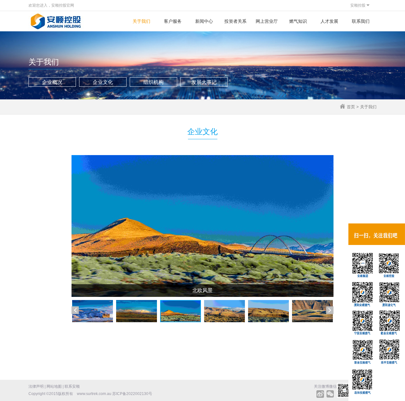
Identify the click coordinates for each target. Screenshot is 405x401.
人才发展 (329, 21)
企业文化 (103, 82)
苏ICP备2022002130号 (132, 394)
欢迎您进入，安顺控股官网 (51, 5)
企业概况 (52, 82)
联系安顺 (72, 386)
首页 (351, 106)
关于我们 (141, 21)
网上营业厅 (267, 21)
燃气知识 (298, 21)
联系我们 (361, 21)
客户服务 (173, 21)
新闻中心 (204, 21)
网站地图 (54, 386)
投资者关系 (235, 21)
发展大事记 (204, 82)
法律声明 (36, 386)
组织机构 (153, 82)
